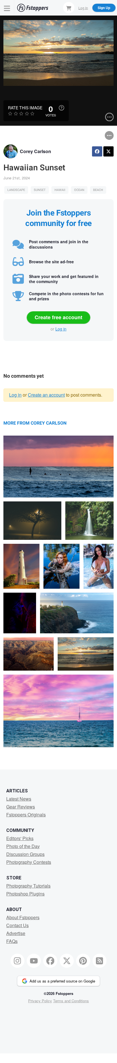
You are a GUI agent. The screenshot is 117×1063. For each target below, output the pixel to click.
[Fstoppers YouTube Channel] (34, 961)
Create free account (58, 317)
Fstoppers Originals (26, 814)
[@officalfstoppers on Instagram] (18, 961)
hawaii (60, 190)
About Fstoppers (22, 917)
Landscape (16, 190)
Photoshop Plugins (25, 893)
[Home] (32, 7)
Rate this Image (25, 107)
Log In (83, 7)
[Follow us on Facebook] (50, 961)
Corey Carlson (35, 151)
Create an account (46, 395)
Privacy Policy (40, 1000)
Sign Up (104, 7)
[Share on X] (108, 151)
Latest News (18, 798)
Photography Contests (28, 862)
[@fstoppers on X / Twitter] (67, 961)
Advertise (15, 933)
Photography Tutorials (28, 885)
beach (98, 190)
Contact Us (17, 925)
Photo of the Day (23, 846)
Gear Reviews (20, 806)
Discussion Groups (25, 854)
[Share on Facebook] (97, 151)
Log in (60, 329)
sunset (40, 190)
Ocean (79, 190)
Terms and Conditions (71, 1000)
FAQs (12, 941)
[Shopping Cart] (68, 7)
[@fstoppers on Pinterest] (83, 961)
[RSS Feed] (100, 961)
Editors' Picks (20, 838)
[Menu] (7, 8)
